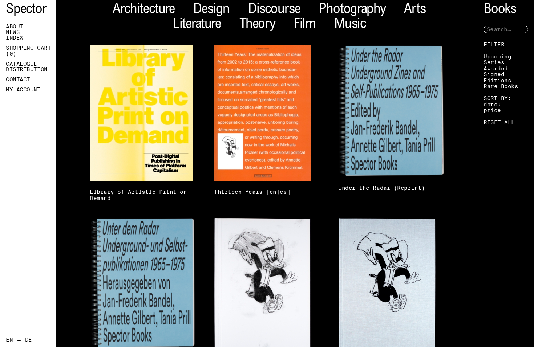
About (14, 26)
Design (211, 10)
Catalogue (21, 64)
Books (500, 10)
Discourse (274, 10)
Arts (414, 10)
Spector (26, 10)
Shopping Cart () (28, 51)
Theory (257, 25)
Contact (18, 79)
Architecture (144, 10)
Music (350, 25)
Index (14, 38)
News (13, 32)
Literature (197, 25)
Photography (352, 10)
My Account (23, 90)
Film (305, 25)
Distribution (27, 69)
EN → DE (19, 340)
